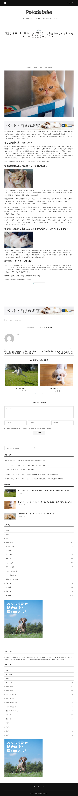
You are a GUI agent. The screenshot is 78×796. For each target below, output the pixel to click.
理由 (11, 320)
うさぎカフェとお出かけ (39, 579)
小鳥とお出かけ (39, 567)
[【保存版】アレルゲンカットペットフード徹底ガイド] (10, 516)
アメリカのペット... (22, 388)
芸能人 (39, 538)
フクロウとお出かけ (39, 571)
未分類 (39, 534)
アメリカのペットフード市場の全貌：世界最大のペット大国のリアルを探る (25, 461)
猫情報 (39, 30)
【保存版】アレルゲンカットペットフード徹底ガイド (19, 470)
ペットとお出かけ (39, 563)
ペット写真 (40, 546)
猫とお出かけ (39, 559)
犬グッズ (39, 583)
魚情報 (39, 530)
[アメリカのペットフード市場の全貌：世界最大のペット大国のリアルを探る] (21, 375)
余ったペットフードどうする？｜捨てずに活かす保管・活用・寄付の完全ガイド (26, 465)
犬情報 (40, 551)
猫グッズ (39, 591)
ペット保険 (39, 555)
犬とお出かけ (39, 542)
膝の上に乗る (18, 320)
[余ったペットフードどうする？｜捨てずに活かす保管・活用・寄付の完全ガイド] (56, 375)
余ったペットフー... (56, 388)
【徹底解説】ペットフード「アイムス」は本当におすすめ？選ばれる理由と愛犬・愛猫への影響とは (32, 474)
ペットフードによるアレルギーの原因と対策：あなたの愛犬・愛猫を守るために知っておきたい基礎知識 (33, 479)
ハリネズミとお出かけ (39, 575)
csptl (29, 67)
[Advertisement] (39, 52)
